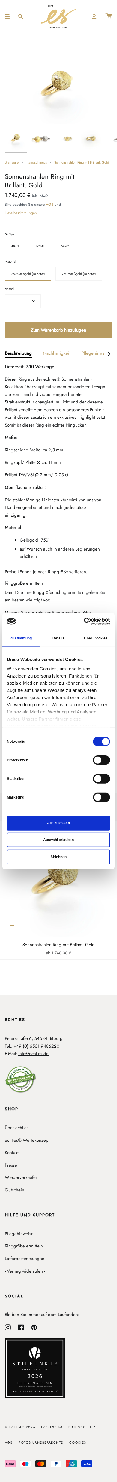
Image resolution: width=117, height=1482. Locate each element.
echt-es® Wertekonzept (27, 1140)
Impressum (51, 1427)
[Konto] (94, 16)
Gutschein (14, 1190)
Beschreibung (18, 353)
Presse (11, 1165)
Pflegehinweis (95, 353)
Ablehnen (58, 857)
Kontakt (12, 1152)
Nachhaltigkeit (56, 353)
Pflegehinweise (19, 1233)
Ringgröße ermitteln (24, 1246)
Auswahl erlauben (58, 840)
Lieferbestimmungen (21, 213)
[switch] (101, 760)
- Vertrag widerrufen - (25, 1271)
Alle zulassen (58, 823)
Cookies (77, 1442)
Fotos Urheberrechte (41, 1442)
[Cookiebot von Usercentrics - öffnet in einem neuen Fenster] (84, 621)
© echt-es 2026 (20, 1427)
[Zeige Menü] (9, 16)
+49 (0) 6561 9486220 (36, 1046)
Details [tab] (58, 638)
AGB (49, 204)
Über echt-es (16, 1127)
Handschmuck (36, 162)
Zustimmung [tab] (21, 638)
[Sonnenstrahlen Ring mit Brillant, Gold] (58, 879)
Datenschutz (81, 1427)
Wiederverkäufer (21, 1177)
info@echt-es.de (33, 1053)
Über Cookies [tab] (96, 638)
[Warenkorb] (108, 16)
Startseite (12, 162)
